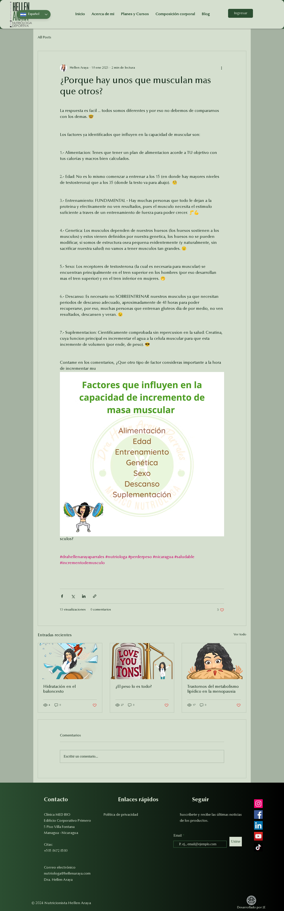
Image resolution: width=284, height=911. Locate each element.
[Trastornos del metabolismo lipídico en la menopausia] (214, 661)
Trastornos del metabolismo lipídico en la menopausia (213, 689)
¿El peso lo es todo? (133, 687)
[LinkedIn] (258, 825)
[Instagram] (258, 803)
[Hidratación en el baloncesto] (70, 661)
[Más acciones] (221, 68)
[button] (121, 814)
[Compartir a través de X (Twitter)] (73, 596)
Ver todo (240, 634)
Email (178, 835)
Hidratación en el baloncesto (59, 689)
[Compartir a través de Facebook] (62, 596)
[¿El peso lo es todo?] (142, 661)
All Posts (44, 37)
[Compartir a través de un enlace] (95, 596)
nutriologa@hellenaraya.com (67, 873)
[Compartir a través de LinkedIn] (84, 596)
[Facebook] (258, 814)
